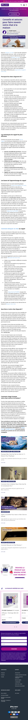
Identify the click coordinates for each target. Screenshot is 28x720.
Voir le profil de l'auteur (12, 33)
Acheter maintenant (10, 622)
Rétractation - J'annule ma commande (5, 701)
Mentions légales (18, 679)
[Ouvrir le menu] (26, 5)
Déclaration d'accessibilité (20, 686)
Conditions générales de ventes (20, 674)
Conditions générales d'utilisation (19, 677)
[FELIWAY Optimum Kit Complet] (10, 600)
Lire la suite (3, 462)
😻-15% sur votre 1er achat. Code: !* (14, 1)
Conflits (4, 481)
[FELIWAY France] (8, 5)
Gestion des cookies (18, 684)
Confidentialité (17, 682)
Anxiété (3, 542)
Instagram (3, 672)
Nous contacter (4, 693)
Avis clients (17, 693)
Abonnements (17, 672)
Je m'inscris (14, 14)
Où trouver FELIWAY (4, 695)
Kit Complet (10, 610)
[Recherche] (21, 5)
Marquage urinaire (6, 451)
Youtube (2, 676)
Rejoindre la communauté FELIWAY (5, 698)
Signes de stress (16, 451)
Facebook (2, 674)
